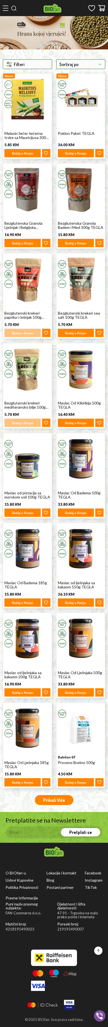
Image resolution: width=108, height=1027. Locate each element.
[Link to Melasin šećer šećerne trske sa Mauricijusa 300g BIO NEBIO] (27, 99)
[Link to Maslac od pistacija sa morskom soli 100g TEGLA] (27, 458)
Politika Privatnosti (22, 887)
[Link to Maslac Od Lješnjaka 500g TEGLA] (80, 638)
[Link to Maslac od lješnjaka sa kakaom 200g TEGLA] (27, 638)
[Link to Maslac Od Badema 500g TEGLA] (80, 458)
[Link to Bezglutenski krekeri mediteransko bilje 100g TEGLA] (27, 368)
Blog (50, 880)
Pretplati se (80, 832)
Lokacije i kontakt (61, 873)
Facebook (93, 873)
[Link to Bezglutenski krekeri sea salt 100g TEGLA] (80, 279)
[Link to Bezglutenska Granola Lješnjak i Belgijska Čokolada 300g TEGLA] (27, 189)
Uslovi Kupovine (20, 880)
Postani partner (60, 887)
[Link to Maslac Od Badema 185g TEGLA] (27, 548)
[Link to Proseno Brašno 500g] (80, 728)
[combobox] (81, 64)
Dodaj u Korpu (22, 153)
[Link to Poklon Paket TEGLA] (80, 99)
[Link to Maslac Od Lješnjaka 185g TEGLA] (27, 728)
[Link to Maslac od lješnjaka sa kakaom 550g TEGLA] (80, 548)
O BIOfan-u (16, 873)
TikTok (91, 887)
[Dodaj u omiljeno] (46, 153)
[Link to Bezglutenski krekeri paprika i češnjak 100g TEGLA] (27, 279)
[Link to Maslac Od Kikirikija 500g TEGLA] (80, 368)
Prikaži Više (54, 800)
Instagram (93, 880)
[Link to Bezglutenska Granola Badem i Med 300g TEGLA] (80, 189)
